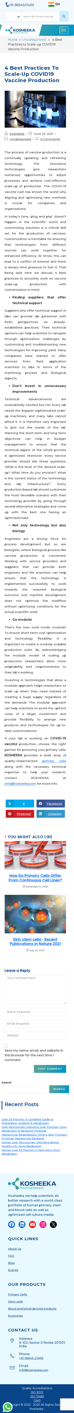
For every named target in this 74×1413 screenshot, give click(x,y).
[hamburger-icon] (63, 30)
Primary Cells (17, 1294)
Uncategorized (34, 40)
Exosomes (15, 1316)
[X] (53, 1224)
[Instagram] (42, 1224)
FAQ (11, 1256)
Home (13, 40)
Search (6, 1082)
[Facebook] (11, 1224)
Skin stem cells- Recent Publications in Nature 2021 (35, 941)
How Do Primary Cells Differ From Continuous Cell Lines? (35, 878)
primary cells (54, 761)
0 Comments (50, 139)
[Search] (64, 16)
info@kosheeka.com (20, 783)
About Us (14, 1249)
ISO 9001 (37, 1392)
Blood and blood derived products (32, 1308)
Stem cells (15, 1301)
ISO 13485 (37, 1396)
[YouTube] (32, 1224)
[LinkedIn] (22, 1224)
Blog (11, 1263)
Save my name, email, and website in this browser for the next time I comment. (34, 1055)
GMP (37, 1400)
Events (13, 1270)
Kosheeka (17, 134)
